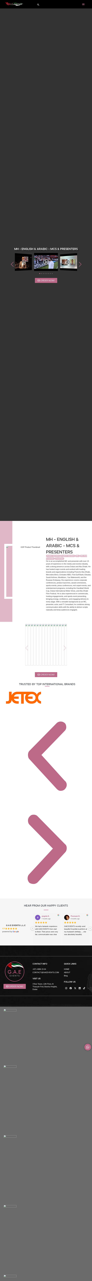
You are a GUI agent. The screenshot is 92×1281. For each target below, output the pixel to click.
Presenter (59, 558)
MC (77, 556)
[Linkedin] (79, 988)
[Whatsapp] (87, 1047)
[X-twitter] (75, 988)
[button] (83, 4)
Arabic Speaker (53, 556)
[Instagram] (66, 988)
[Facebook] (70, 988)
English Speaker (67, 556)
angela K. (46, 916)
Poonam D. (75, 916)
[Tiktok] (84, 988)
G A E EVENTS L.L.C (16, 925)
